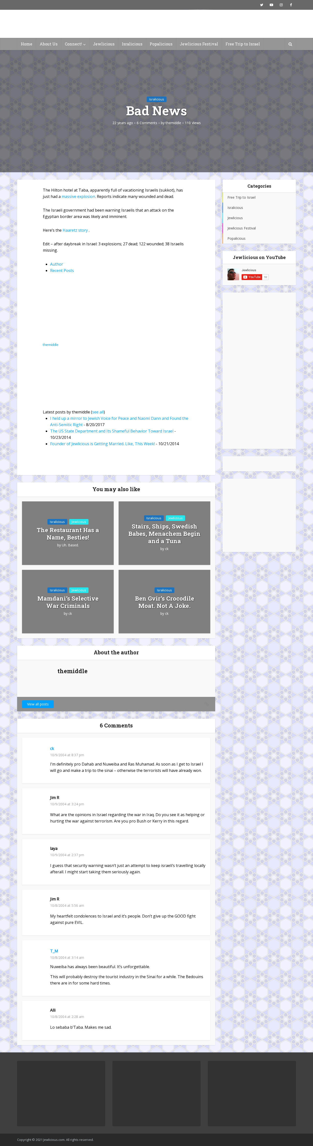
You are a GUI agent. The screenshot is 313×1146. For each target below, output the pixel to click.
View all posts (38, 704)
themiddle (173, 123)
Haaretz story (76, 230)
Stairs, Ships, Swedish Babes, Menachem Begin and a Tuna (164, 534)
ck (166, 549)
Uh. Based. (70, 545)
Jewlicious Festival (199, 43)
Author (56, 264)
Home (26, 43)
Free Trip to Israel (242, 43)
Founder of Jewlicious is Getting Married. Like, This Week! (102, 443)
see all (98, 412)
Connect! (73, 43)
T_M (54, 951)
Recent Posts (62, 270)
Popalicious (161, 43)
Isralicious (132, 43)
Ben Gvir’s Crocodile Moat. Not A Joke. (164, 602)
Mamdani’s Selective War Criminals (68, 602)
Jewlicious (103, 43)
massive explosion (78, 196)
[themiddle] (73, 311)
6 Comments (147, 123)
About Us (48, 43)
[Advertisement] (259, 370)
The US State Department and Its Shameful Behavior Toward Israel (111, 431)
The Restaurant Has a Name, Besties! (68, 533)
